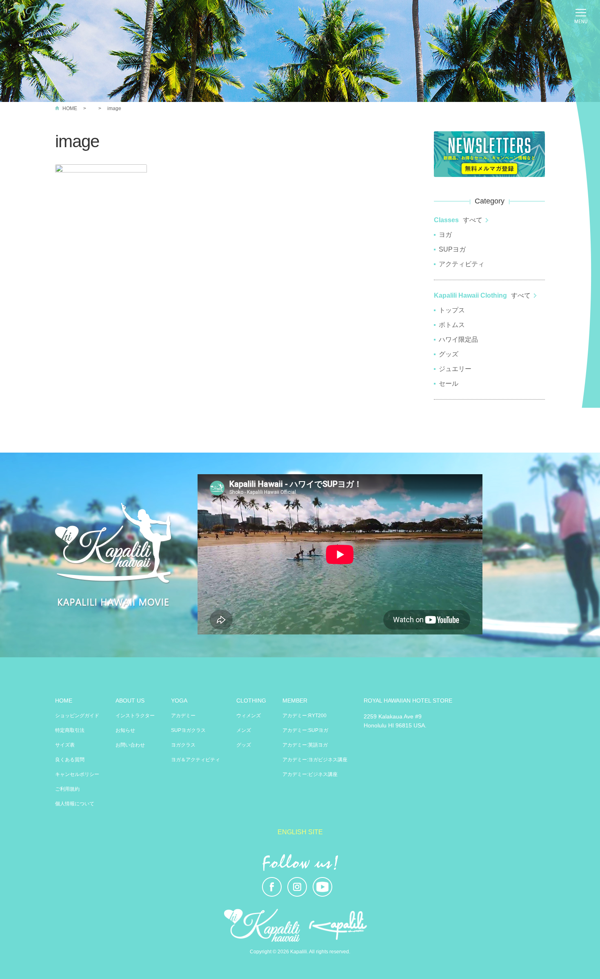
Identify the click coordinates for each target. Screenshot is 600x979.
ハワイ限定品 (458, 339)
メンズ (243, 730)
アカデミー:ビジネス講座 (310, 774)
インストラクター (135, 715)
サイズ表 (65, 745)
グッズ (448, 354)
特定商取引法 (69, 730)
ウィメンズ (248, 715)
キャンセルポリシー (77, 774)
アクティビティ (461, 264)
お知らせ (125, 730)
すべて (472, 220)
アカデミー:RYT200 (304, 715)
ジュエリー (455, 368)
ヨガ (445, 234)
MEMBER (294, 700)
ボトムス (452, 324)
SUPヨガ (452, 249)
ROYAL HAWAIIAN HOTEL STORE (408, 700)
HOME (69, 108)
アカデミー (183, 715)
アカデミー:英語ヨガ (305, 745)
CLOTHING (251, 700)
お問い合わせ (130, 745)
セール (448, 383)
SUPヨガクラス (188, 730)
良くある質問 (69, 759)
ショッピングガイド (77, 715)
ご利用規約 (67, 789)
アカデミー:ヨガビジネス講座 (314, 759)
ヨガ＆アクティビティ (195, 759)
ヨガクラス (183, 745)
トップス (452, 310)
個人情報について (74, 804)
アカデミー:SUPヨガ (305, 730)
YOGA (179, 700)
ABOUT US (130, 700)
